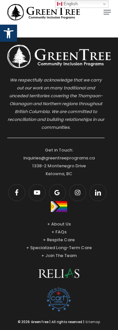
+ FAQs (59, 232)
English (70, 3)
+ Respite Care (59, 240)
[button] (8, 33)
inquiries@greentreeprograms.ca (59, 158)
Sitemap (92, 322)
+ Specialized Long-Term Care (59, 248)
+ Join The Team (59, 255)
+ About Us (59, 224)
